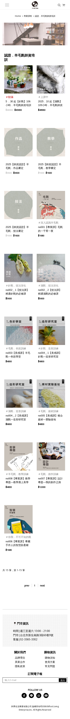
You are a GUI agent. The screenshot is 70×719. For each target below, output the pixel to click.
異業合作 (20, 662)
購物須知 (50, 657)
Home (18, 16)
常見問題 (50, 666)
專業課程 (28, 16)
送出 (62, 680)
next (42, 585)
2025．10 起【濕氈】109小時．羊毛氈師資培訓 (50, 105)
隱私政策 (20, 666)
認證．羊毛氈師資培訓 (45, 16)
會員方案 (50, 662)
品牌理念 (20, 657)
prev (26, 585)
